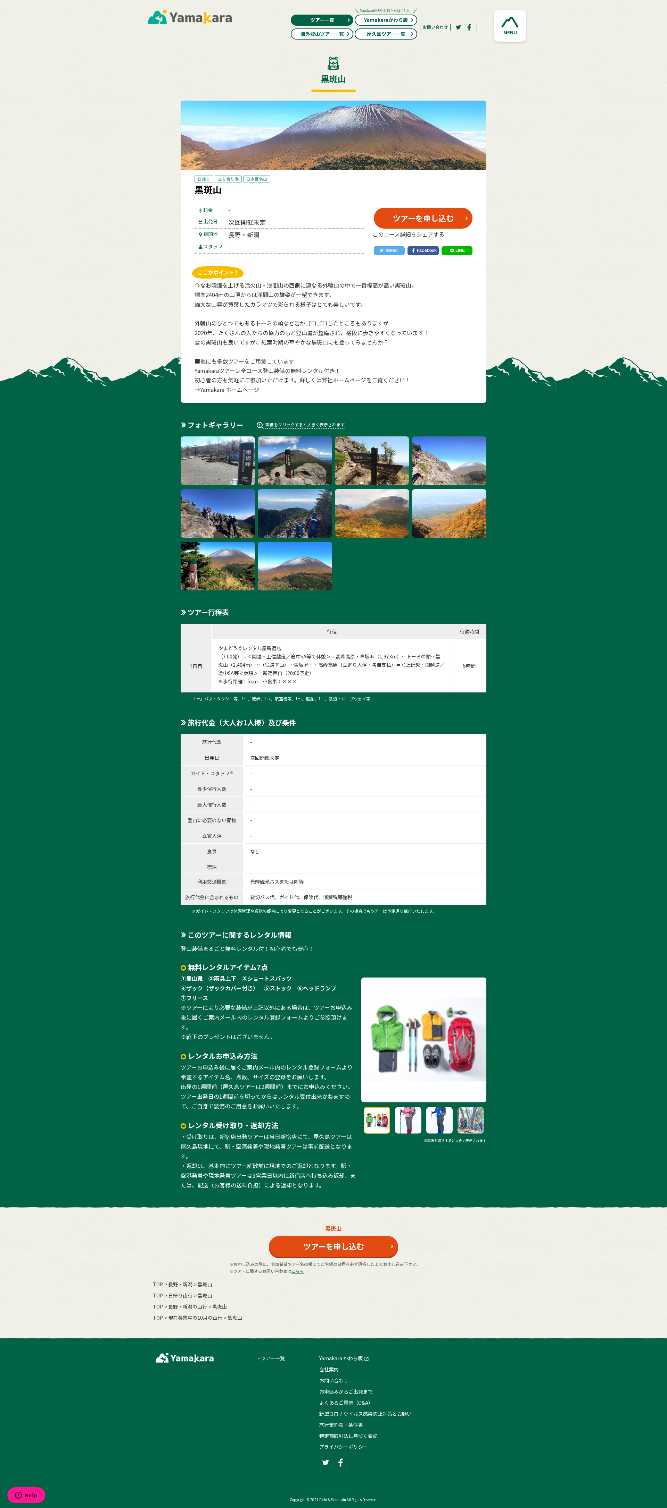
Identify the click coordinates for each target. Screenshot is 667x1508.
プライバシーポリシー (343, 1446)
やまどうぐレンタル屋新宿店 (249, 648)
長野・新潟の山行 (187, 1306)
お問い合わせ (435, 27)
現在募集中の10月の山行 (195, 1317)
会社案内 (329, 1369)
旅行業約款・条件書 (341, 1424)
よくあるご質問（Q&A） (346, 1402)
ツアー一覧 (322, 19)
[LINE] (457, 251)
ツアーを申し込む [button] (423, 217)
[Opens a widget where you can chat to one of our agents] (26, 1496)
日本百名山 (256, 179)
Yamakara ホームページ (229, 389)
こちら (297, 1271)
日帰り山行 (180, 1295)
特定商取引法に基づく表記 (348, 1435)
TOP (158, 1284)
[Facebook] (469, 27)
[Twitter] (458, 27)
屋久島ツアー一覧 (386, 33)
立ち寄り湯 (228, 179)
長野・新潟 (180, 1284)
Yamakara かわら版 (341, 1358)
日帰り (204, 179)
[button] (510, 26)
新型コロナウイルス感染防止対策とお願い (365, 1413)
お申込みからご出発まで (346, 1391)
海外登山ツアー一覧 (322, 33)
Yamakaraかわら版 (386, 19)
